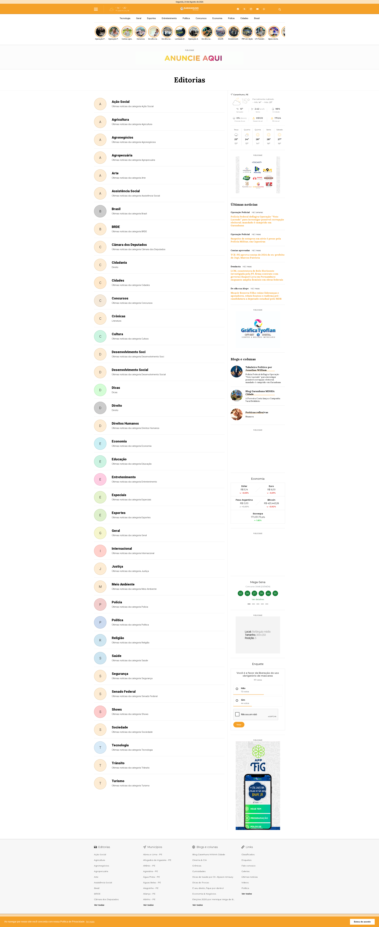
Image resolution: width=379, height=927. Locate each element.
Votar (238, 724)
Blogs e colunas (243, 359)
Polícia (231, 18)
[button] (249, 604)
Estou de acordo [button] (362, 921)
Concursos (201, 18)
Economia (217, 18)
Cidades (244, 18)
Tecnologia (125, 18)
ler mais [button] (90, 921)
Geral (138, 18)
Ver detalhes (258, 599)
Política (186, 18)
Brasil (257, 18)
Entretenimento (169, 18)
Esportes (151, 18)
